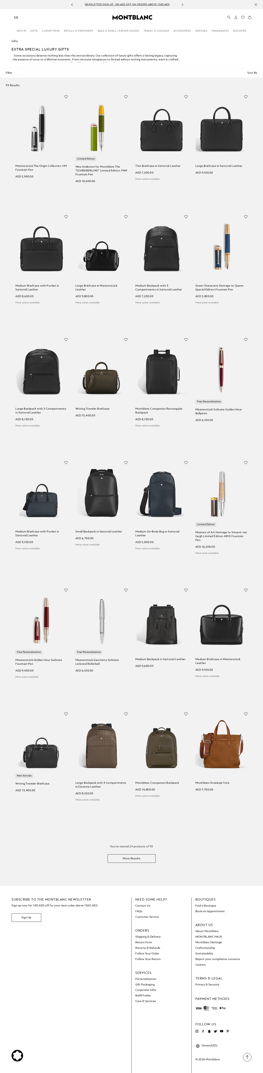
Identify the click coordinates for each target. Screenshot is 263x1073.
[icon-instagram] (197, 1031)
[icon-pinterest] (227, 1031)
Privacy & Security (207, 984)
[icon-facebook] (203, 1031)
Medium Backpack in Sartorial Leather (160, 659)
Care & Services (145, 1001)
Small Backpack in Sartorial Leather (98, 531)
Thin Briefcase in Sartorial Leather (158, 166)
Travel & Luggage (156, 31)
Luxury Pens (51, 31)
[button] (236, 17)
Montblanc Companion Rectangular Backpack (159, 410)
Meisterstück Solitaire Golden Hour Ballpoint (218, 411)
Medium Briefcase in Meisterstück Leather (217, 661)
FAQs (138, 911)
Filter (9, 73)
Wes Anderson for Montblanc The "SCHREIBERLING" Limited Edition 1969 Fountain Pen (101, 170)
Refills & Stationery (79, 31)
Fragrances (220, 31)
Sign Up (26, 917)
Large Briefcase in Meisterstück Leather (96, 287)
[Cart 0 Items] (249, 18)
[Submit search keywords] (229, 17)
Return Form (143, 942)
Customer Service (147, 917)
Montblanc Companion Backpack (157, 783)
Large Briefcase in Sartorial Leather (218, 166)
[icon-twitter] (215, 1031)
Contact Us (142, 905)
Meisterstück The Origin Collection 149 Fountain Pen (41, 168)
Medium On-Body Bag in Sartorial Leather (157, 533)
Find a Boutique (205, 905)
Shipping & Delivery (148, 937)
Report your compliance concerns (217, 959)
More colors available (147, 179)
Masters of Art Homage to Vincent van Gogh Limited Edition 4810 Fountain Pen (221, 536)
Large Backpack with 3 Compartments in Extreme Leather (100, 785)
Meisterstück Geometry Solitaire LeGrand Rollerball (97, 662)
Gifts (34, 31)
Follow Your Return (148, 959)
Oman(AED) (210, 1045)
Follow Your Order (147, 953)
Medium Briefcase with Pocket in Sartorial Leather (37, 287)
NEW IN (21, 31)
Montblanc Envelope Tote (212, 783)
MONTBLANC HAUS (208, 937)
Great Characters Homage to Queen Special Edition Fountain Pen (219, 287)
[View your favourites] (243, 18)
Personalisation (145, 979)
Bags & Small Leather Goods (118, 31)
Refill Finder (143, 995)
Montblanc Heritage (208, 942)
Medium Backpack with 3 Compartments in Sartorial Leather (158, 287)
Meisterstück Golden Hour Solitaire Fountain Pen (38, 662)
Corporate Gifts (145, 990)
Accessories (182, 31)
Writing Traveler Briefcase (92, 408)
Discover (239, 31)
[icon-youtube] (221, 1031)
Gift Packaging (145, 984)
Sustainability (204, 953)
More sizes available (207, 303)
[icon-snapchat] (209, 1031)
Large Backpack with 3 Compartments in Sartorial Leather (40, 410)
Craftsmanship (205, 948)
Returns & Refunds (147, 948)
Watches (201, 31)
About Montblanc (207, 931)
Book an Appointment (210, 911)
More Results (131, 858)
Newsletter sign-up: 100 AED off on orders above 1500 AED (127, 5)
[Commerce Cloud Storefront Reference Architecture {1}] (132, 17)
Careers (200, 964)
